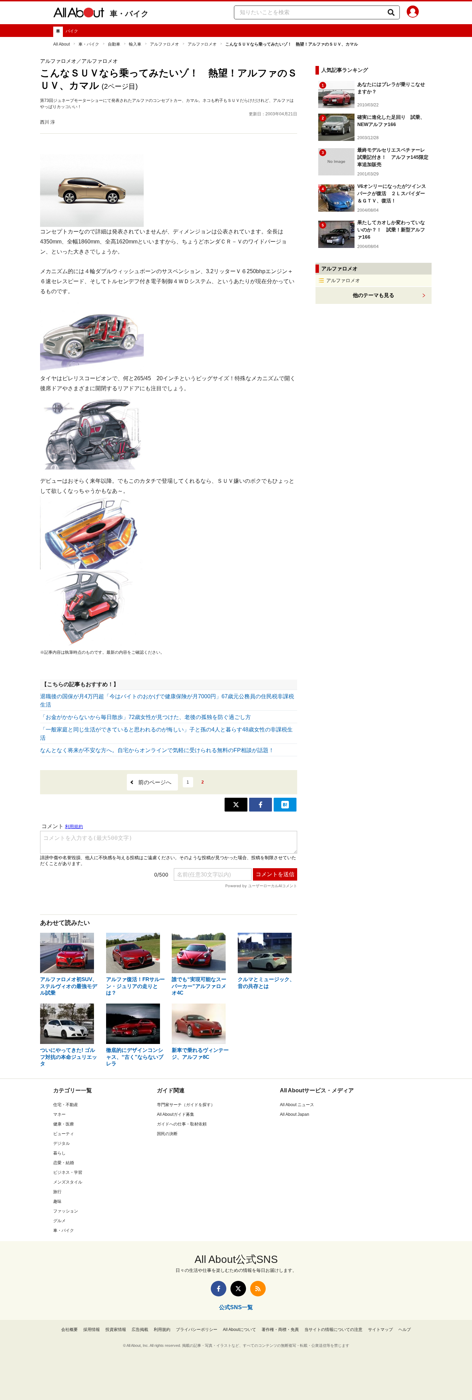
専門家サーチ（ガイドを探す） (186, 1104)
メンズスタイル (67, 1182)
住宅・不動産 (65, 1104)
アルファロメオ (164, 44)
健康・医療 (63, 1124)
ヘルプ (404, 1329)
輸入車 (135, 44)
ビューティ (63, 1133)
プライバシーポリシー (196, 1329)
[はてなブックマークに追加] (285, 805)
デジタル (61, 1143)
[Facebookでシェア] (260, 805)
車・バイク (129, 13)
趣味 (57, 1201)
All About (61, 44)
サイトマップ (380, 1329)
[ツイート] (236, 805)
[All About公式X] (238, 1288)
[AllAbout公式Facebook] (218, 1288)
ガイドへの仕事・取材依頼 (182, 1124)
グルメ (59, 1220)
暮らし (59, 1153)
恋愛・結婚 (63, 1162)
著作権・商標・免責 (280, 1329)
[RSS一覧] (258, 1288)
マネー (59, 1114)
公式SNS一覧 (236, 1307)
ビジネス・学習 (67, 1172)
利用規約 (162, 1329)
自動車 (114, 44)
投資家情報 (115, 1329)
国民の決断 (167, 1133)
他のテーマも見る (373, 295)
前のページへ (154, 782)
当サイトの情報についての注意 (333, 1329)
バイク (72, 31)
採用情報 (91, 1329)
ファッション (65, 1211)
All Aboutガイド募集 (175, 1114)
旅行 (57, 1191)
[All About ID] (413, 13)
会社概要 (69, 1329)
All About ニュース (297, 1104)
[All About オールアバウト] (78, 14)
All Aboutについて (239, 1329)
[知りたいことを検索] (391, 12)
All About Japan (294, 1114)
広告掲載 (140, 1329)
